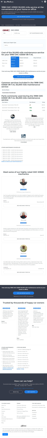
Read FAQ (16, 391)
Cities (2, 413)
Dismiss (5, 434)
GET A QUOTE (31, 391)
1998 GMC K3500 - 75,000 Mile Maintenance (13, 156)
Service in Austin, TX (22, 351)
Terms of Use (20, 413)
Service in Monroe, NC (23, 357)
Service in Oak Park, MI (23, 353)
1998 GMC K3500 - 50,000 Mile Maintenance (13, 152)
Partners (3, 420)
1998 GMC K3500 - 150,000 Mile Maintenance (13, 160)
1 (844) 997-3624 (17, 388)
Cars (2, 415)
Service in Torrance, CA (23, 359)
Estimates (3, 417)
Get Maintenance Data (36, 33)
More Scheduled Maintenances (11, 161)
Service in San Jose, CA (23, 367)
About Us (3, 405)
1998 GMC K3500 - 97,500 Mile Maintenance (13, 158)
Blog (2, 422)
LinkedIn (34, 414)
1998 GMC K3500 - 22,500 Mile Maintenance (13, 150)
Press (2, 407)
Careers (3, 411)
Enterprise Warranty (21, 407)
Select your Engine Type (10, 42)
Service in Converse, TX (23, 361)
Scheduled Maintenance (7, 418)
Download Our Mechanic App (39, 407)
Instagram (34, 418)
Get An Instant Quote (23, 76)
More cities (20, 369)
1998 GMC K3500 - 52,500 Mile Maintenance (13, 154)
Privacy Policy (20, 409)
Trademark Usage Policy (22, 411)
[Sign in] (45, 2)
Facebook (34, 412)
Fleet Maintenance (5, 409)
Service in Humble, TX (23, 363)
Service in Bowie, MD (22, 355)
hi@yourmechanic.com (28, 388)
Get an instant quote (23, 16)
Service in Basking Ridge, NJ (24, 349)
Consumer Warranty (21, 405)
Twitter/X (34, 416)
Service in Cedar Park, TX (23, 365)
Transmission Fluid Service (9, 92)
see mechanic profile (23, 205)
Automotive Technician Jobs (38, 405)
